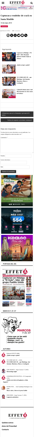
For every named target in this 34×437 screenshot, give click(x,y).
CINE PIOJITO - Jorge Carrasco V (16, 369)
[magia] (17, 248)
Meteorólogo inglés (12, 371)
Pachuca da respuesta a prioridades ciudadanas (19, 120)
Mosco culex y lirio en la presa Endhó (17, 390)
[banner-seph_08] (17, 190)
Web (2, 167)
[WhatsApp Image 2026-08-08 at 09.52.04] (17, 8)
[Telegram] (18, 35)
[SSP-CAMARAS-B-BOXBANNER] (17, 220)
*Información (4, 26)
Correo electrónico (5, 160)
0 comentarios (17, 30)
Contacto (5, 429)
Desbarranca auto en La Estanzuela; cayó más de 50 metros (15, 114)
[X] (11, 35)
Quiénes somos (7, 423)
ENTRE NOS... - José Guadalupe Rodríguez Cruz (19, 386)
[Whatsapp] (15, 35)
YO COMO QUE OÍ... (12, 360)
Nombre (3, 155)
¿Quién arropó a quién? (13, 355)
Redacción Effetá (6, 30)
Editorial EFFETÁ (11, 353)
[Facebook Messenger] (22, 35)
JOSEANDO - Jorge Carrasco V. (15, 395)
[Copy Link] (25, 35)
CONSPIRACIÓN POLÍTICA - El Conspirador (19, 376)
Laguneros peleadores (12, 397)
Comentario (4, 137)
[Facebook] (8, 35)
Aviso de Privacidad (9, 426)
